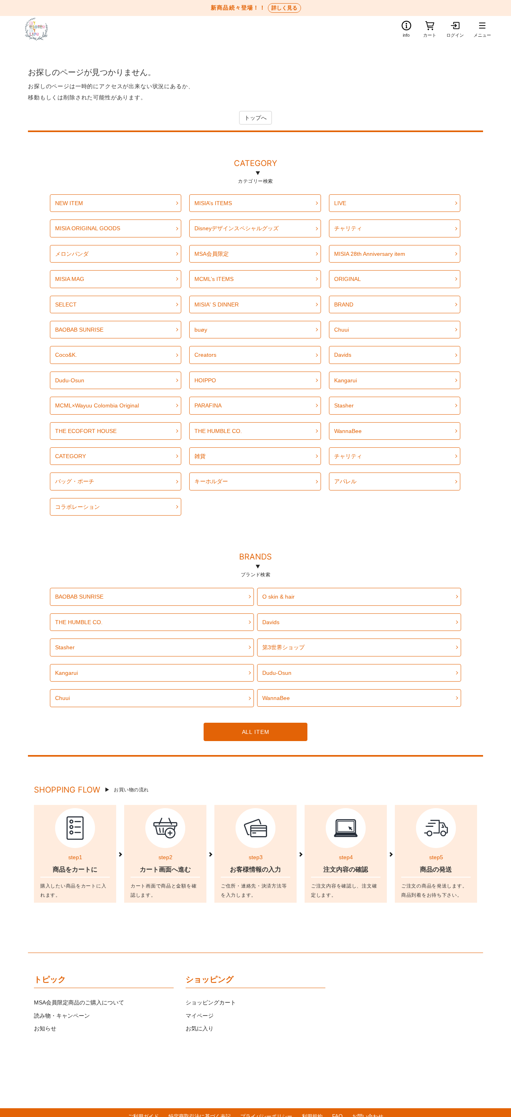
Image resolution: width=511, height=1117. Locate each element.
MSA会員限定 (211, 254)
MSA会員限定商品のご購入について (79, 1002)
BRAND (343, 304)
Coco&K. (66, 355)
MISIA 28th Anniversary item (369, 254)
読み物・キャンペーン (62, 1015)
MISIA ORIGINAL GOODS (87, 228)
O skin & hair (278, 596)
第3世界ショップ (283, 647)
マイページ (200, 1015)
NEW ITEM (69, 203)
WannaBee (348, 431)
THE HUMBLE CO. (218, 431)
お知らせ (45, 1028)
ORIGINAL (347, 279)
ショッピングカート (211, 1002)
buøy (200, 329)
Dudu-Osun (69, 380)
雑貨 (200, 456)
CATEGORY (255, 164)
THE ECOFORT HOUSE (86, 431)
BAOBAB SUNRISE (79, 329)
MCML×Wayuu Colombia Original (97, 405)
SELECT (66, 304)
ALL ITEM (255, 732)
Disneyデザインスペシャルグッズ (236, 228)
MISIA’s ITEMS (213, 203)
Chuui (341, 329)
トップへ (255, 118)
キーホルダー (211, 481)
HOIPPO (205, 380)
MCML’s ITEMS (214, 279)
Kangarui (345, 380)
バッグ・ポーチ (74, 481)
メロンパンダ (72, 254)
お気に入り (200, 1028)
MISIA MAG (69, 279)
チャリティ (348, 228)
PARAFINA (208, 405)
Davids (342, 355)
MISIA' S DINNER (216, 304)
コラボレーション (77, 507)
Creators (205, 355)
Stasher (344, 405)
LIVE (340, 203)
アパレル (345, 481)
